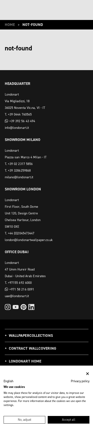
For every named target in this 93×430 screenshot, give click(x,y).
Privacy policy (80, 381)
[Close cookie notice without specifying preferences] (87, 373)
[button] (8, 381)
